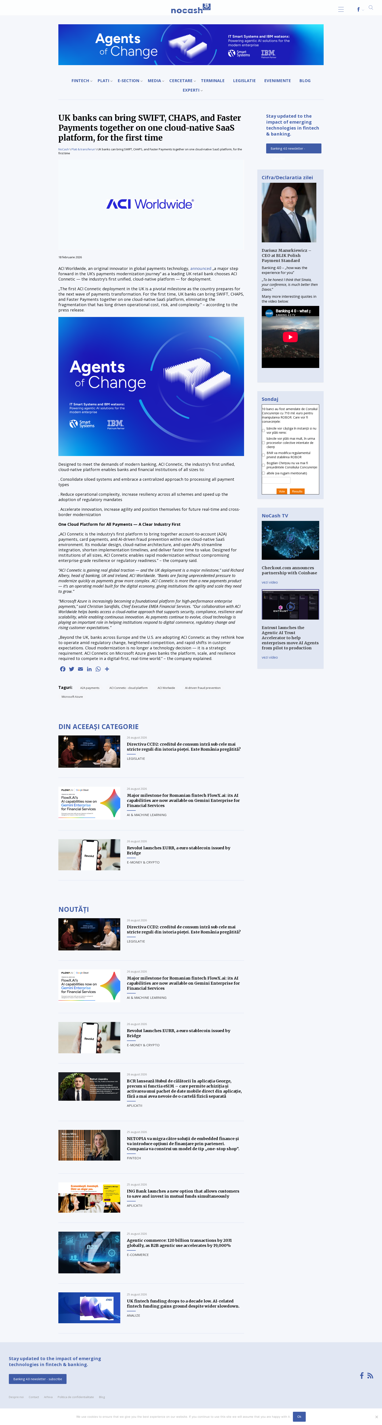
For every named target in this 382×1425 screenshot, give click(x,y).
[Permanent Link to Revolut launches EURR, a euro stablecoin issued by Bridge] (89, 869)
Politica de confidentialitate (76, 1397)
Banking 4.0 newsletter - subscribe (288, 149)
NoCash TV (275, 515)
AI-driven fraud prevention (203, 688)
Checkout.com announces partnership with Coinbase (289, 570)
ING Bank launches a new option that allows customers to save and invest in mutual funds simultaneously (183, 1194)
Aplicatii (134, 1105)
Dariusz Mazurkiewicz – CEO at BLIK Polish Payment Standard (286, 255)
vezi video (270, 582)
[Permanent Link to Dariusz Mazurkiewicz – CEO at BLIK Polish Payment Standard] (289, 245)
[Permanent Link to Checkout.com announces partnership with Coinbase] (290, 562)
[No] (376, 1417)
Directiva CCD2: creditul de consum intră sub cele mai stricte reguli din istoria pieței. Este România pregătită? (184, 747)
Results (297, 491)
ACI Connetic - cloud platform (128, 688)
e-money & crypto (143, 862)
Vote (282, 491)
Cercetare (181, 80)
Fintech (80, 80)
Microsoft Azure (72, 697)
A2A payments (89, 688)
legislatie (244, 80)
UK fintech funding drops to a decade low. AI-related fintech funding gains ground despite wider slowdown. (183, 1304)
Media (154, 80)
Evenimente (277, 80)
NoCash (63, 149)
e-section (128, 80)
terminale (213, 80)
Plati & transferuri (83, 149)
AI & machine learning (146, 814)
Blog (305, 80)
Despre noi (16, 1397)
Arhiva (48, 1397)
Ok (299, 1416)
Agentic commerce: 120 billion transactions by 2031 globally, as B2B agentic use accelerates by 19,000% (179, 1243)
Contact (34, 1397)
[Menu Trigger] (341, 9)
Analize (133, 1315)
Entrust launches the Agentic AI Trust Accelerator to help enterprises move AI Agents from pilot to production (290, 637)
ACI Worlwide (166, 688)
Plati (103, 80)
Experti (191, 90)
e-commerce (138, 1254)
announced (200, 268)
